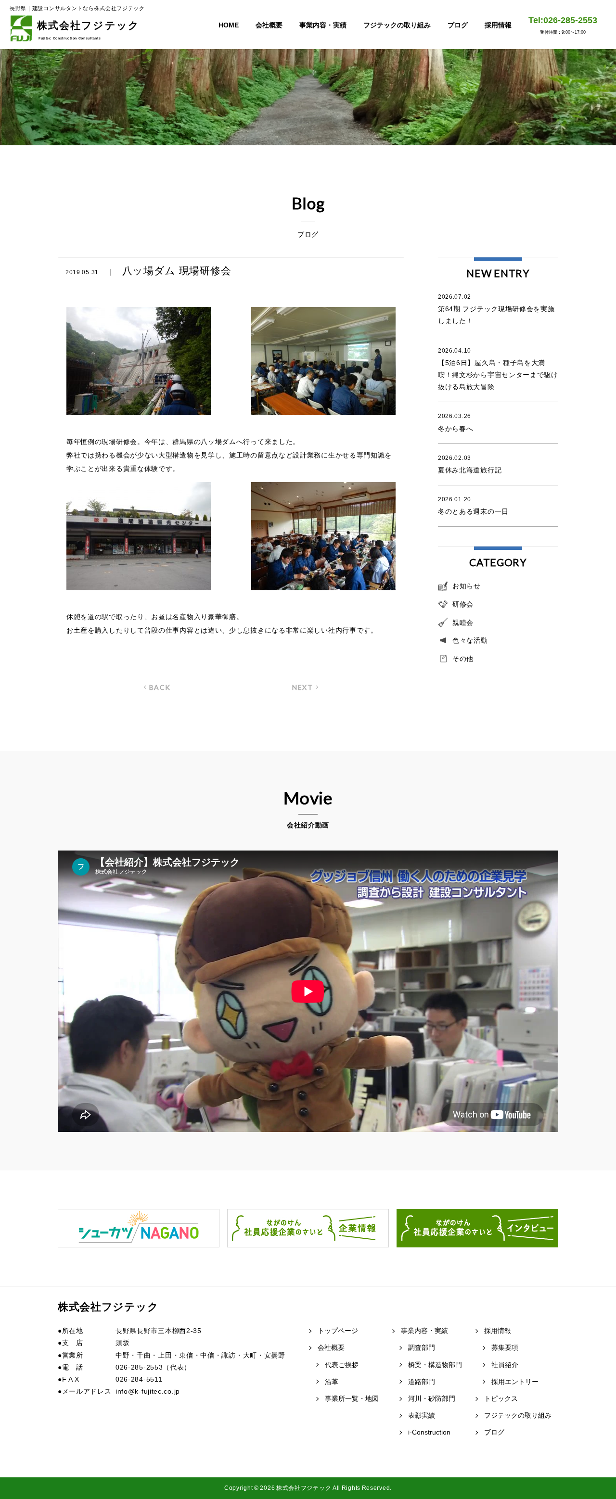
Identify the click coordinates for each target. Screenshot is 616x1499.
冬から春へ (456, 422)
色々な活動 (470, 640)
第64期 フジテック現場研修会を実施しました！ (496, 309)
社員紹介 (504, 1365)
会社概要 (269, 25)
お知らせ (466, 586)
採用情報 (498, 25)
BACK (160, 687)
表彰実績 (421, 1415)
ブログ (458, 25)
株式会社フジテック (88, 30)
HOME (228, 25)
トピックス (501, 1398)
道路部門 (421, 1381)
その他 (463, 658)
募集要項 (504, 1347)
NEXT (302, 687)
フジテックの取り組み (397, 25)
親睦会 (463, 622)
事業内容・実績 (322, 25)
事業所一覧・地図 (352, 1398)
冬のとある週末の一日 (473, 505)
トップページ (338, 1330)
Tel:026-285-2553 (562, 25)
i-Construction (429, 1432)
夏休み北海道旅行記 (469, 464)
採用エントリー (515, 1381)
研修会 (463, 604)
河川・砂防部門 (431, 1398)
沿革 (331, 1381)
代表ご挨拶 (342, 1365)
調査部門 (421, 1347)
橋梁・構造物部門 (435, 1365)
